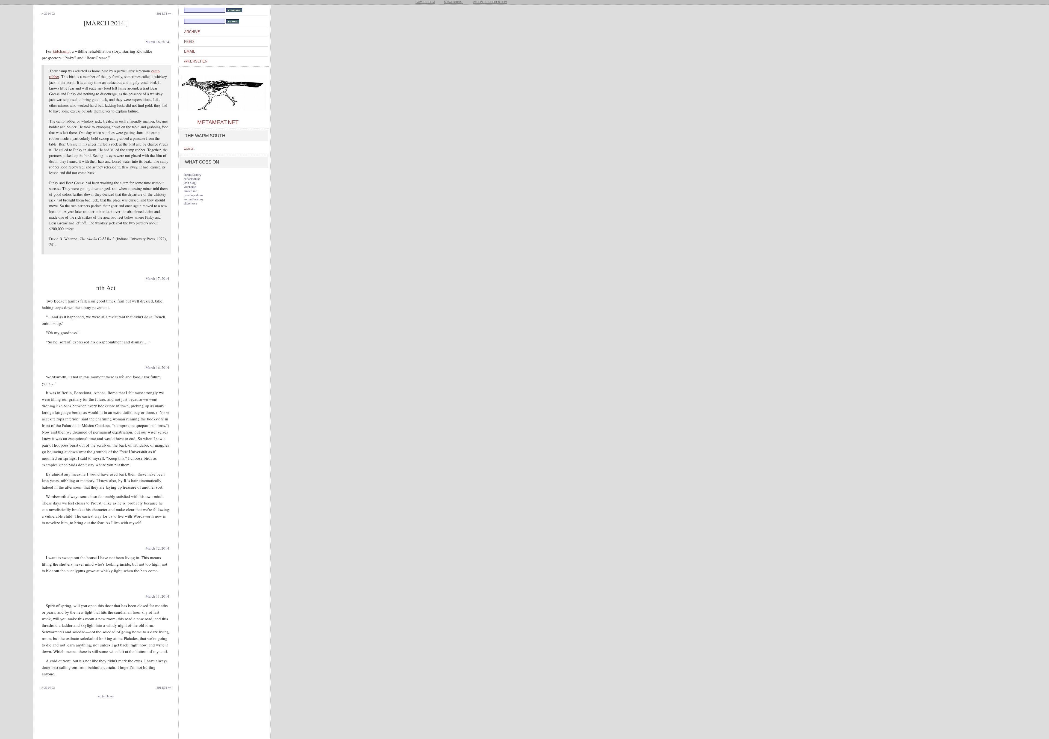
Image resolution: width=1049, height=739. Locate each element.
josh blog (190, 183)
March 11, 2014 (157, 596)
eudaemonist (192, 179)
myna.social (453, 2)
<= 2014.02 (47, 13)
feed (189, 41)
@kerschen (195, 61)
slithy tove (190, 203)
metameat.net (217, 122)
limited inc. (191, 191)
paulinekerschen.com (490, 2)
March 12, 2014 (157, 548)
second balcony (194, 199)
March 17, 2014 (157, 278)
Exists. (189, 148)
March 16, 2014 (157, 367)
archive (192, 32)
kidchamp (61, 51)
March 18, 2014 (157, 41)
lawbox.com (425, 2)
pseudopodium (193, 195)
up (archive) (106, 696)
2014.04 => (164, 13)
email (189, 51)
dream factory (192, 175)
